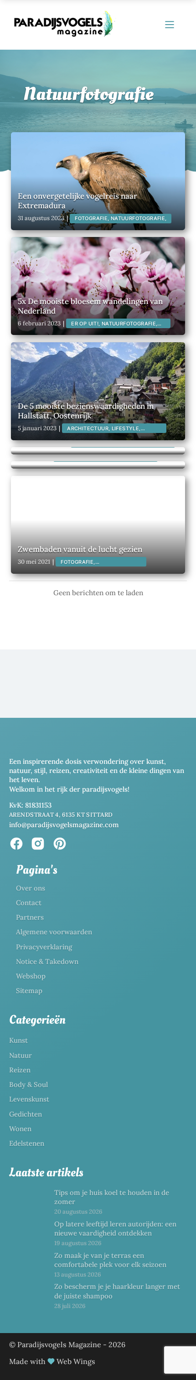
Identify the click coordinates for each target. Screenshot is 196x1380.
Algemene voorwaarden (54, 931)
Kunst (18, 1040)
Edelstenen (26, 1143)
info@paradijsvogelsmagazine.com (64, 824)
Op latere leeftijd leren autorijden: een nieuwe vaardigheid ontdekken (115, 1228)
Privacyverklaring (44, 946)
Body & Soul (28, 1084)
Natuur (20, 1055)
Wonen (20, 1128)
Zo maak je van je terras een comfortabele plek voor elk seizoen (110, 1260)
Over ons (30, 888)
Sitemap (29, 990)
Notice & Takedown (47, 961)
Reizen (20, 1070)
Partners (30, 917)
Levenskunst (29, 1099)
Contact (28, 902)
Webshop (31, 976)
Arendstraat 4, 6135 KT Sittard (61, 815)
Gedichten (25, 1114)
